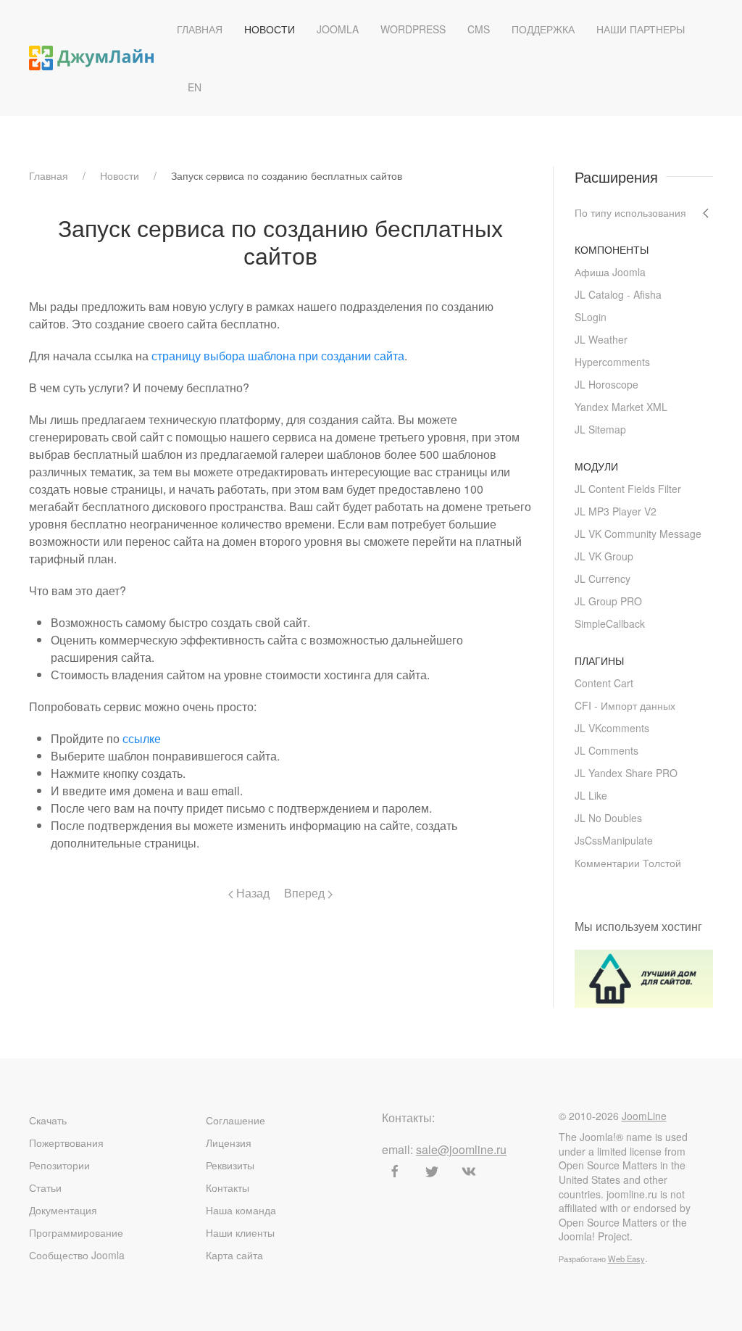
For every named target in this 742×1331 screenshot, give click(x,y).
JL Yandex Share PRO (626, 773)
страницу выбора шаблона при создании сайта (277, 355)
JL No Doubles (608, 817)
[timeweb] (644, 977)
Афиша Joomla (610, 272)
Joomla (338, 29)
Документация (63, 1210)
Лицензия (228, 1142)
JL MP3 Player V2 (615, 511)
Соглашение (235, 1120)
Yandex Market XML (621, 406)
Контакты (227, 1187)
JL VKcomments (612, 728)
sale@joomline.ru (461, 1149)
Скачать (48, 1120)
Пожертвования (66, 1142)
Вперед (306, 892)
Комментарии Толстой (628, 862)
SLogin (590, 317)
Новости (269, 29)
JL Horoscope (606, 384)
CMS (478, 29)
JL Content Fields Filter (628, 488)
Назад (251, 892)
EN (194, 87)
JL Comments (606, 750)
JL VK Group (604, 556)
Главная (199, 29)
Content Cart (604, 683)
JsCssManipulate (614, 840)
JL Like (591, 795)
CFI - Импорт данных (625, 705)
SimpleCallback (610, 623)
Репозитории (59, 1165)
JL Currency (602, 578)
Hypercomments (612, 361)
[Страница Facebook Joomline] (395, 1171)
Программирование (76, 1232)
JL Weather (601, 339)
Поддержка (543, 29)
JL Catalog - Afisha (618, 294)
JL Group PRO (608, 601)
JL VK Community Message (638, 533)
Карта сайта (234, 1255)
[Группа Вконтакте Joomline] (469, 1171)
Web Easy (626, 1258)
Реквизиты (230, 1165)
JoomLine (644, 1115)
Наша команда (241, 1210)
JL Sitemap (600, 429)
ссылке (141, 738)
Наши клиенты (240, 1232)
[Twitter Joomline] (432, 1171)
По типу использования (630, 212)
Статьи (45, 1187)
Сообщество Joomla (77, 1255)
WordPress (413, 29)
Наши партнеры (640, 29)
